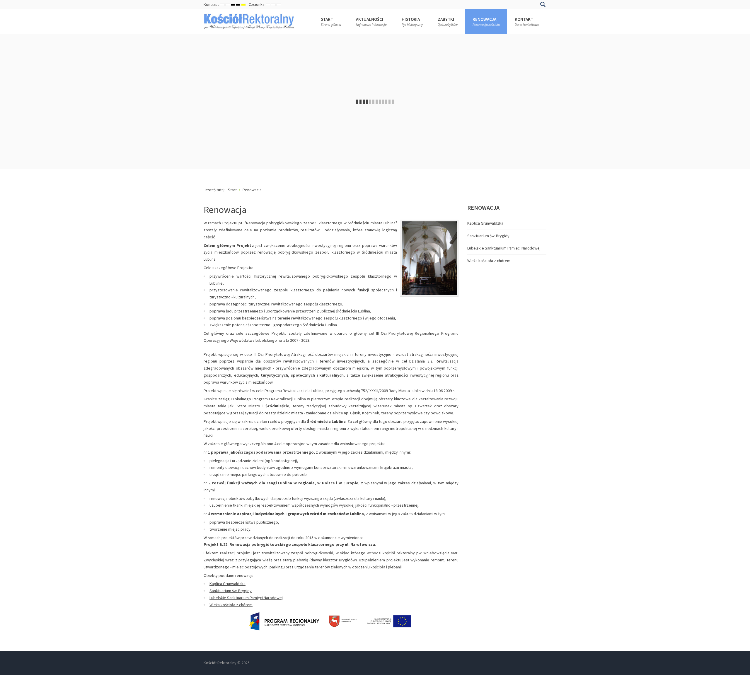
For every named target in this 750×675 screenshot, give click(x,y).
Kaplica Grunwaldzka (227, 583)
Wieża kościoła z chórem (231, 604)
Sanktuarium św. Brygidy (230, 590)
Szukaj (542, 4)
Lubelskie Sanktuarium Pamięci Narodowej (246, 597)
